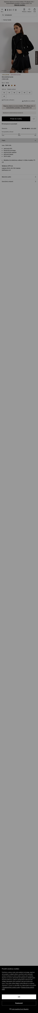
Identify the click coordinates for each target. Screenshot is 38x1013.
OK (19, 997)
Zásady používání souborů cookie (11, 987)
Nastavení (19, 1003)
